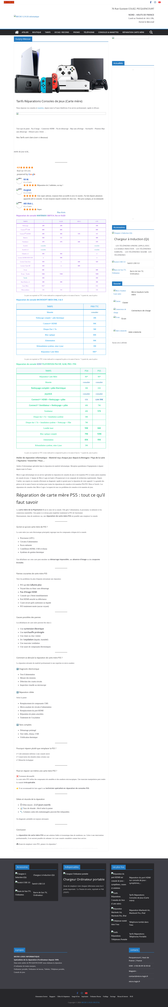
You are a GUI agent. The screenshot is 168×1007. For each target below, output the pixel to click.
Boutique (36, 32)
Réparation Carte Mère (133, 32)
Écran (124, 318)
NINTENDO (42, 215)
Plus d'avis (61, 212)
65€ (86, 400)
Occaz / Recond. (61, 32)
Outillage (105, 996)
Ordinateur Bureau (95, 996)
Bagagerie (52, 996)
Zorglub (27, 190)
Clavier (125, 302)
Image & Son (76, 996)
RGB (131, 996)
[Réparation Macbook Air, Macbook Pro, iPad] (119, 912)
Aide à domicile (135, 332)
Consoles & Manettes (108, 32)
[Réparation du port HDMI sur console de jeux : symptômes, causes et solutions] (119, 881)
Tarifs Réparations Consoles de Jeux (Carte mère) (49, 101)
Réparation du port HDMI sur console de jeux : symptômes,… (140, 880)
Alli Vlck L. (28, 203)
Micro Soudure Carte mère (140, 293)
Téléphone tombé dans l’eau (138, 923)
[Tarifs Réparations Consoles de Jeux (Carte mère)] (119, 898)
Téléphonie (89, 32)
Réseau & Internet (122, 996)
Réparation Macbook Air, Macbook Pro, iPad (139, 911)
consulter (43, 245)
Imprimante (85, 996)
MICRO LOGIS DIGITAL (90, 1002)
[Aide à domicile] (120, 332)
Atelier (25, 32)
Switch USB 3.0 (133, 263)
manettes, (41, 108)
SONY (39, 364)
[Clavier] (117, 303)
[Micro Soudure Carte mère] (122, 293)
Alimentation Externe (41, 996)
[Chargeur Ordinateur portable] (84, 874)
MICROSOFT (42, 299)
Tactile (25, 278)
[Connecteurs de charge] (122, 311)
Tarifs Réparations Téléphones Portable (137, 935)
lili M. (26, 179)
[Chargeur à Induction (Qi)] (133, 233)
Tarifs (48, 32)
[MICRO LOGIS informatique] (17, 32)
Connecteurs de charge (141, 310)
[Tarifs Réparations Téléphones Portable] (119, 936)
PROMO (76, 32)
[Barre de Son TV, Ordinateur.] (120, 273)
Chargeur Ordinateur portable (84, 879)
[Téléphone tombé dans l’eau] (119, 924)
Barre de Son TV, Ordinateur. (137, 272)
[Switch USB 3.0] (118, 263)
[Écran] (117, 319)
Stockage (112, 996)
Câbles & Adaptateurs (63, 996)
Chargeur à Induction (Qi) (131, 239)
